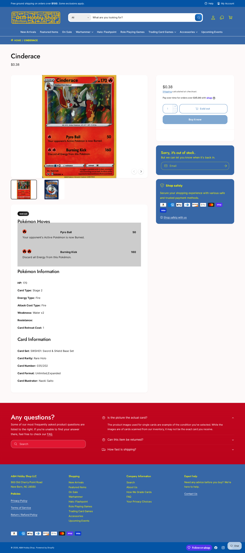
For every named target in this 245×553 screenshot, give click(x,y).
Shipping (167, 91)
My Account (227, 3)
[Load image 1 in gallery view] (24, 189)
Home (17, 40)
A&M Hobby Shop (27, 547)
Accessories (187, 32)
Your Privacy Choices (139, 501)
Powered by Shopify (45, 547)
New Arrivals (76, 482)
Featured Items (77, 487)
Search (130, 482)
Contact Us (190, 493)
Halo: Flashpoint (78, 501)
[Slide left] (134, 171)
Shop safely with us (175, 217)
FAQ (128, 496)
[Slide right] (141, 171)
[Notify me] (225, 166)
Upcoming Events (79, 520)
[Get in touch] (222, 17)
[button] (230, 17)
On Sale (73, 492)
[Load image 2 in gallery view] (51, 189)
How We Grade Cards (139, 492)
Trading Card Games (160, 32)
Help (211, 3)
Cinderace (31, 40)
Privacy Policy (19, 500)
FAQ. (49, 434)
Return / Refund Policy (24, 514)
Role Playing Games (80, 506)
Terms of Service (21, 507)
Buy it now (195, 119)
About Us (131, 487)
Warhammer (83, 32)
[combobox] (147, 17)
